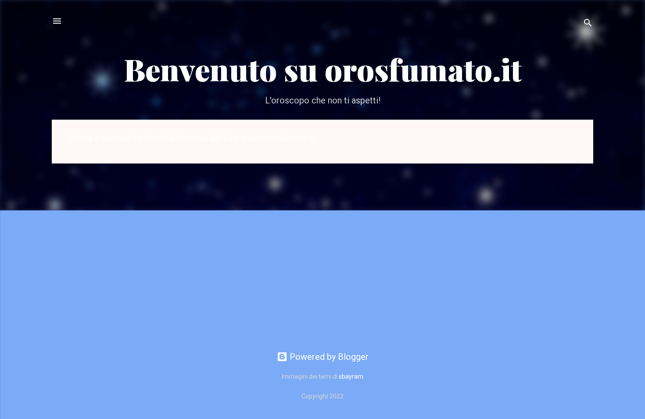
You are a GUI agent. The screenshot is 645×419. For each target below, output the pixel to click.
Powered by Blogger (328, 357)
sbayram (351, 376)
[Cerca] (588, 24)
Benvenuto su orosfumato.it (323, 68)
